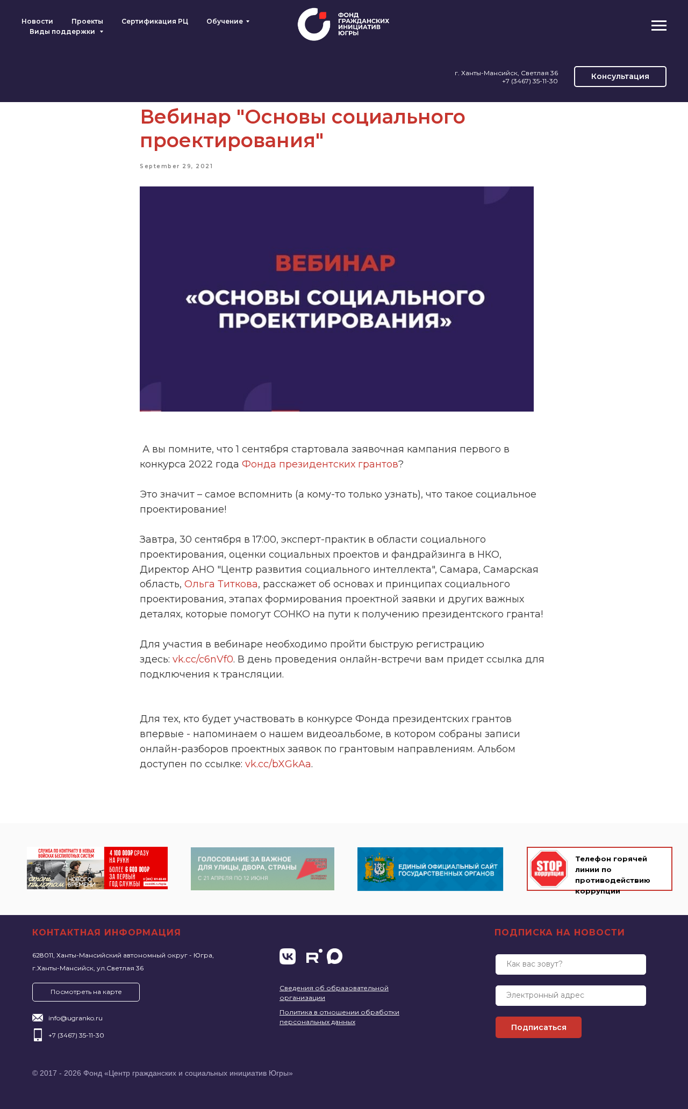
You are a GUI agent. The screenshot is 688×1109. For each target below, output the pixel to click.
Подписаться (539, 1027)
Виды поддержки (63, 31)
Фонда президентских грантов (320, 464)
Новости (37, 21)
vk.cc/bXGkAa (278, 764)
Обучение (224, 21)
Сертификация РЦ (154, 21)
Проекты (87, 21)
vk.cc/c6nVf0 (203, 659)
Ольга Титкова (221, 584)
